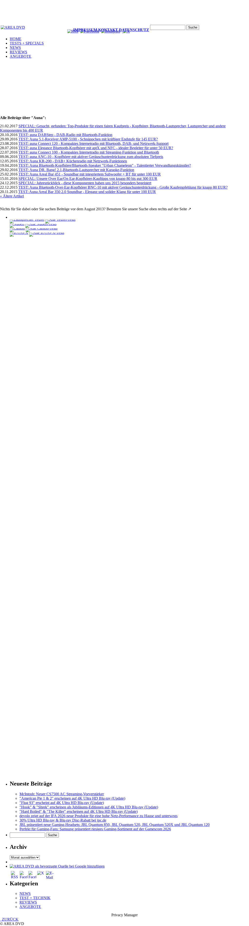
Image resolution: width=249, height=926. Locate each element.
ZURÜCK (9, 919)
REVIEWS (18, 52)
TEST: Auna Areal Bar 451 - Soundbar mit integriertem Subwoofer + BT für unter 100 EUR (89, 174)
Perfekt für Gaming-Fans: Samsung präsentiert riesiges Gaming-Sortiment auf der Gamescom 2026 (95, 829)
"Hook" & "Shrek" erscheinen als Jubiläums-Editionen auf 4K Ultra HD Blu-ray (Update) (88, 807)
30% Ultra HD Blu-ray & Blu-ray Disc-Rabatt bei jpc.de (62, 820)
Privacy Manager (124, 915)
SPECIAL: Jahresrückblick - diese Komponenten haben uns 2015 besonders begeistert (84, 183)
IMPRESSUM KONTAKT (95, 30)
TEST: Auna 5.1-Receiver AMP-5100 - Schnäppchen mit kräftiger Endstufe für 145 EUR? (88, 139)
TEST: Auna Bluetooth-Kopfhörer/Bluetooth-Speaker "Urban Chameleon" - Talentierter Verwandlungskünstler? (104, 165)
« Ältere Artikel (12, 196)
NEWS (15, 48)
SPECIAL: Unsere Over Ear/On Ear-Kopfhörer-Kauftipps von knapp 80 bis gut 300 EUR (87, 178)
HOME (15, 39)
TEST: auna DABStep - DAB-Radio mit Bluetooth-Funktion (65, 135)
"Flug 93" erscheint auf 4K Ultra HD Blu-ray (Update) (61, 803)
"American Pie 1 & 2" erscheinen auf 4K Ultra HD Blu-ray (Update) (72, 798)
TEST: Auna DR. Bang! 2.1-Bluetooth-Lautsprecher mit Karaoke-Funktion (76, 170)
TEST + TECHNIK (35, 898)
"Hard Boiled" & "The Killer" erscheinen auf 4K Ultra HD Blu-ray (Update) (78, 811)
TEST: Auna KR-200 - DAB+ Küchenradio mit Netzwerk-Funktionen (72, 161)
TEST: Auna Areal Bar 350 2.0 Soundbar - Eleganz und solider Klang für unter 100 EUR (87, 192)
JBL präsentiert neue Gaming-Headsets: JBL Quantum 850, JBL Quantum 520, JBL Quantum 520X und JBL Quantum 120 (114, 825)
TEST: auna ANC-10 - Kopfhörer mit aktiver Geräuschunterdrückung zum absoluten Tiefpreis (90, 157)
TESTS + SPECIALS (27, 43)
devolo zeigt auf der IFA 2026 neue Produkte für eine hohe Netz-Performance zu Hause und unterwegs (98, 816)
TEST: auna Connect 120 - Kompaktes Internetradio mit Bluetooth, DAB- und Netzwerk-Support (93, 143)
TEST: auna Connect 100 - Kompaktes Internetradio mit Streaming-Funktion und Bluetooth (88, 152)
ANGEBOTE (20, 56)
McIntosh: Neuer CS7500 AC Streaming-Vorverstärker (61, 794)
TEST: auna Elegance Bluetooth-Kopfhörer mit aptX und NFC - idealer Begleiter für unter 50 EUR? (95, 148)
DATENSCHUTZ (134, 30)
